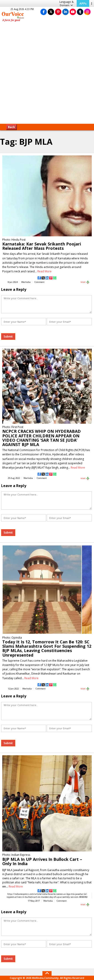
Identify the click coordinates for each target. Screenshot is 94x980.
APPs (82, 3)
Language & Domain (66, 3)
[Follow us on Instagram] (87, 12)
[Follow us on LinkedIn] (65, 12)
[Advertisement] (47, 74)
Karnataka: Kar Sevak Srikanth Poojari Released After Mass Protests (41, 246)
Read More (44, 271)
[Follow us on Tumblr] (80, 12)
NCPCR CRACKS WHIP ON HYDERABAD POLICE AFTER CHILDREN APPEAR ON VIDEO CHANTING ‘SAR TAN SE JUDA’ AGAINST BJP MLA (41, 437)
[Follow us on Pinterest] (58, 12)
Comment (39, 282)
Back (11, 127)
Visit (83, 282)
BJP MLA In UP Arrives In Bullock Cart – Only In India (42, 861)
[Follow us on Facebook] (43, 12)
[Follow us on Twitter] (51, 12)
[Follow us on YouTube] (73, 12)
